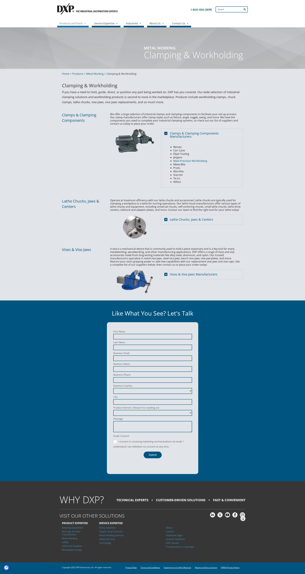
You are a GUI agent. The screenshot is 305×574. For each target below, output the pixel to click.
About (169, 527)
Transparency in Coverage (180, 546)
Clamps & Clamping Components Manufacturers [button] (194, 135)
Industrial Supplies (72, 545)
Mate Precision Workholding (190, 161)
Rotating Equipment (72, 527)
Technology (105, 542)
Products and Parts (71, 23)
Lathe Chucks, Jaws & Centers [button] (191, 219)
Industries (132, 23)
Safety (65, 542)
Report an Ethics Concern (206, 567)
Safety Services (107, 539)
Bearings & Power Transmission (71, 533)
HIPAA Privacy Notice (230, 567)
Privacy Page (131, 567)
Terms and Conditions (150, 567)
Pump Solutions (107, 527)
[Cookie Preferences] (6, 567)
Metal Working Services (111, 535)
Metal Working (95, 74)
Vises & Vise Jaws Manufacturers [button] (193, 274)
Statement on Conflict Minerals (177, 567)
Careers (170, 531)
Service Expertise (104, 23)
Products (77, 74)
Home (65, 74)
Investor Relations (175, 539)
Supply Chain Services (111, 531)
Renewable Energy (72, 549)
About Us (155, 23)
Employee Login (174, 535)
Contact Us (178, 23)
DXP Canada (172, 542)
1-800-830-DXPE (201, 9)
